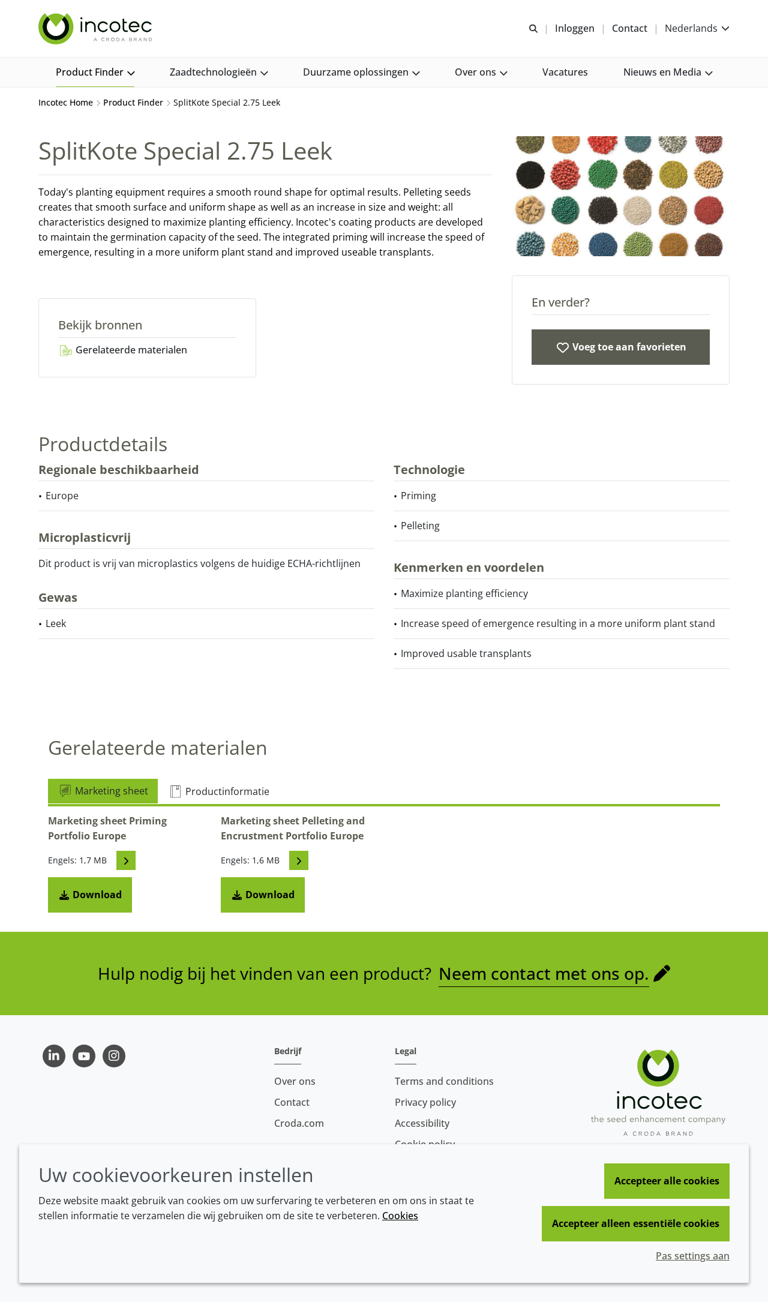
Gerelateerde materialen (130, 349)
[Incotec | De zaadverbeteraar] (96, 28)
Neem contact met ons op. (544, 973)
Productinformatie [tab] (226, 791)
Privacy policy (425, 1102)
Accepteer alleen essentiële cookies (635, 1223)
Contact (292, 1102)
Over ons (295, 1081)
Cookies (400, 1215)
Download (96, 894)
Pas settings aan (693, 1255)
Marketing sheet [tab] (110, 790)
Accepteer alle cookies (666, 1180)
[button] (95, 72)
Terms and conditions (444, 1081)
